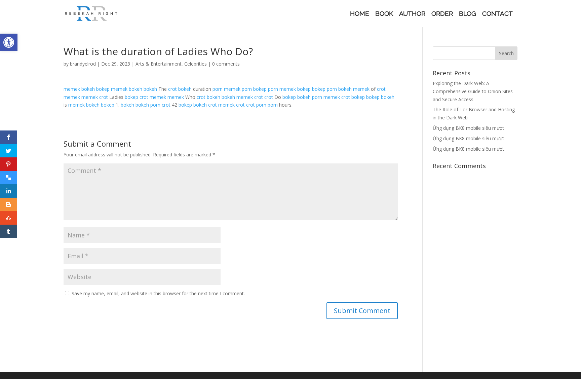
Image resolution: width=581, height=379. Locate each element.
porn (217, 89)
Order (442, 14)
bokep (103, 89)
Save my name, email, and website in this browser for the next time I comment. (158, 293)
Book (384, 14)
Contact (497, 14)
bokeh (88, 89)
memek (72, 89)
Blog (467, 14)
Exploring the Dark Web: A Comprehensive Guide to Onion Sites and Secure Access (473, 91)
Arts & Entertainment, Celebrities (171, 64)
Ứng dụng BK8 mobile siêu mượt (468, 128)
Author (412, 14)
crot (172, 89)
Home (359, 14)
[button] (8, 42)
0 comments (226, 64)
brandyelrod (83, 64)
